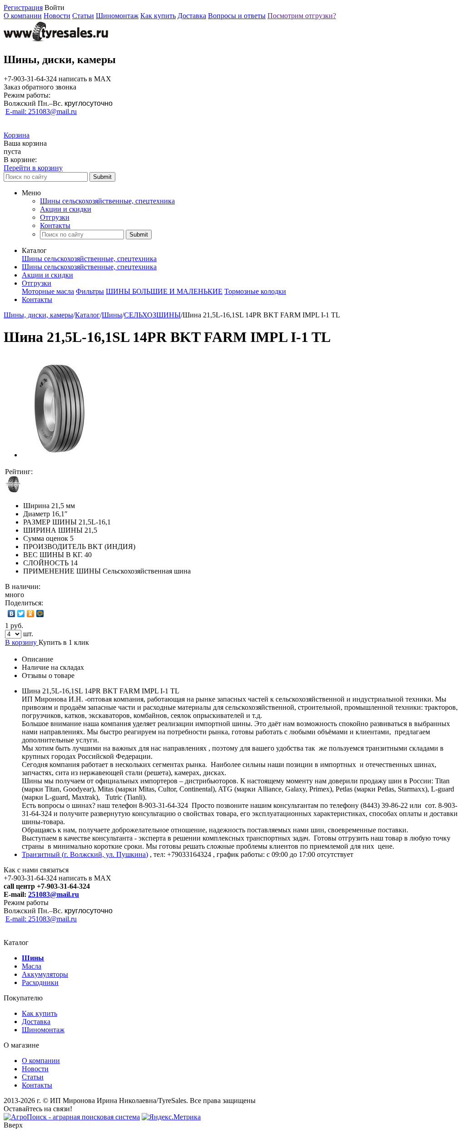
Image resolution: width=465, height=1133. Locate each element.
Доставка (192, 16)
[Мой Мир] (40, 613)
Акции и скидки (65, 209)
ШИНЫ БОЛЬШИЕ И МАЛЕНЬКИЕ (164, 291)
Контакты (55, 225)
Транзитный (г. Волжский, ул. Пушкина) (85, 854)
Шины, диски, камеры (38, 315)
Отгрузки (54, 217)
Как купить (158, 16)
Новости (57, 16)
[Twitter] (21, 613)
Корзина (17, 135)
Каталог (87, 315)
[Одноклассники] (30, 613)
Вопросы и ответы (237, 16)
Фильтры (90, 291)
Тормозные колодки (255, 291)
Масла (31, 966)
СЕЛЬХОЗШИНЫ (152, 315)
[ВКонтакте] (11, 613)
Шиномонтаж (117, 16)
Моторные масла (48, 291)
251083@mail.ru (53, 894)
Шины (112, 315)
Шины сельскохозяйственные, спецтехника (107, 201)
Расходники (40, 982)
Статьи (83, 16)
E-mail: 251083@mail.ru (41, 111)
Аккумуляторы (45, 974)
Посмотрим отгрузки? (301, 16)
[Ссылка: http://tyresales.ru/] (56, 40)
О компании (23, 16)
